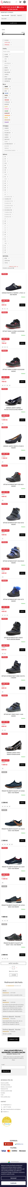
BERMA (7, 68)
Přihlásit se (6, 1071)
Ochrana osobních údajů (6, 1091)
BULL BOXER (8, 72)
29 (6, 221)
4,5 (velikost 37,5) (10, 201)
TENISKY (7, 135)
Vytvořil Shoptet (15, 1162)
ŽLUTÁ (7, 118)
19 (6, 252)
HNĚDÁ (7, 95)
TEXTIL (7, 263)
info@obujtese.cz (7, 1105)
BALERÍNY (8, 130)
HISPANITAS (8, 81)
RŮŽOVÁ (8, 109)
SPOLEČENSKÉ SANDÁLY (11, 150)
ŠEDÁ (7, 97)
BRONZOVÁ (8, 120)
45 (6, 188)
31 (6, 239)
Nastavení (13, 1178)
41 (6, 176)
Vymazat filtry (12, 266)
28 (6, 223)
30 (6, 234)
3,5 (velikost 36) (9, 196)
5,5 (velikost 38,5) (10, 205)
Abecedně (4, 18)
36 (6, 159)
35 (6, 156)
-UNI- (7, 243)
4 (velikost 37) (9, 199)
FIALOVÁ (7, 122)
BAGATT (7, 65)
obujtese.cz (6, 1111)
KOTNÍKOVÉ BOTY (10, 144)
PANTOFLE (8, 139)
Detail (22, 305)
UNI (6, 241)
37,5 (6, 163)
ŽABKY (7, 141)
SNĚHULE (7, 148)
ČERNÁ (8, 86)
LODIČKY (8, 137)
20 (6, 250)
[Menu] (24, 2)
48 (6, 194)
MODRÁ (8, 93)
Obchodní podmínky (5, 1085)
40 (6, 172)
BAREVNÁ (8, 104)
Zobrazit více (13, 1039)
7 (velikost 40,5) (9, 212)
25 (6, 219)
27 (6, 225)
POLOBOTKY (9, 133)
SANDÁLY (7, 128)
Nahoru (14, 975)
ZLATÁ (7, 106)
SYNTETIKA (8, 260)
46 (6, 190)
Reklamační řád (4, 1089)
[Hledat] (16, 2)
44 (6, 185)
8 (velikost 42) (9, 214)
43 (6, 183)
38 (6, 165)
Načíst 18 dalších (13, 963)
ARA (6, 61)
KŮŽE (7, 258)
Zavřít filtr (13, 23)
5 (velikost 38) (9, 203)
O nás (2, 1095)
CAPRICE (7, 74)
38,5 (6, 168)
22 (6, 248)
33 (6, 230)
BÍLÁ (7, 91)
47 (6, 192)
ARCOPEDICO (9, 63)
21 (6, 245)
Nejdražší (19, 15)
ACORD (7, 54)
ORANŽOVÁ (8, 115)
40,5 (6, 174)
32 (6, 228)
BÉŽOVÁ (8, 89)
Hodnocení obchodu (13, 982)
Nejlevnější (13, 15)
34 (6, 232)
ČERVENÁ (8, 100)
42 (6, 181)
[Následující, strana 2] (13, 967)
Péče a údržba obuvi (5, 1097)
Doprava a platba (5, 1083)
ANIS (7, 59)
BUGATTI (8, 70)
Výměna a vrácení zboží (6, 1087)
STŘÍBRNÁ (8, 102)
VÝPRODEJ (8, 45)
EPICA (7, 77)
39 (6, 170)
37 (6, 161)
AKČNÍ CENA (8, 42)
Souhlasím (13, 1183)
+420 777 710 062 (7, 1107)
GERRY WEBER (9, 79)
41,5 (6, 179)
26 (6, 237)
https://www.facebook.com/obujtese (11, 1109)
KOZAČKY (8, 146)
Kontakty (3, 1093)
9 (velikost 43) (9, 216)
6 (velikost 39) (9, 208)
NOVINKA (7, 40)
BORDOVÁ (8, 113)
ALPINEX (7, 57)
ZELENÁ (7, 111)
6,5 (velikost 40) (9, 210)
